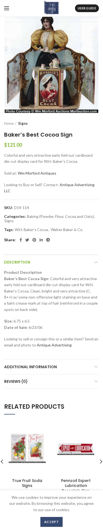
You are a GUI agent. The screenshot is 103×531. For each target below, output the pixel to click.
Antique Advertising (54, 345)
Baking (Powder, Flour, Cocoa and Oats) (60, 216)
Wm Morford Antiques (37, 173)
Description (17, 262)
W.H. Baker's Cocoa (31, 229)
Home (9, 123)
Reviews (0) (16, 381)
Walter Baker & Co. (67, 229)
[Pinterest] (34, 239)
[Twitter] (27, 239)
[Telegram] (48, 239)
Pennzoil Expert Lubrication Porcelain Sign (76, 485)
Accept (51, 522)
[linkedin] (41, 239)
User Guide (87, 8)
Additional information (30, 367)
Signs (23, 123)
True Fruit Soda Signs (27, 483)
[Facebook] (21, 239)
